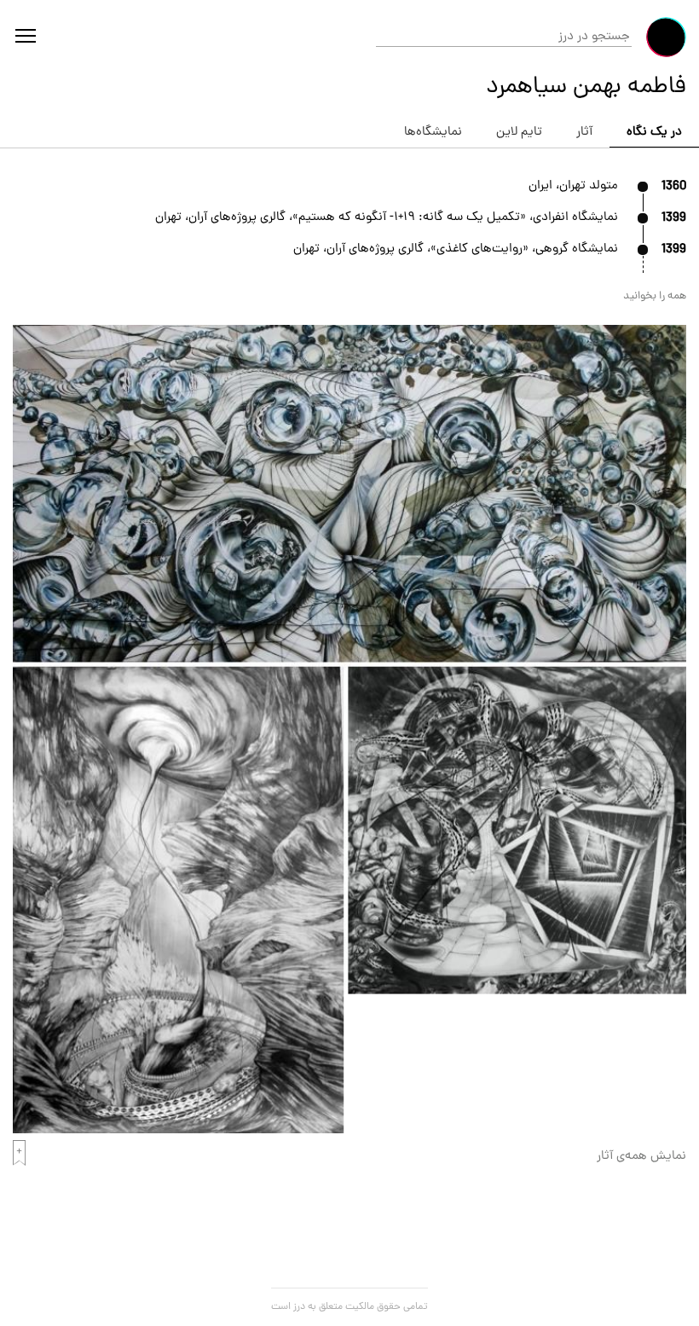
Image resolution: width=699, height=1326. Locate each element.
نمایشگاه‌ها (433, 132)
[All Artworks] (349, 1130)
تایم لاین (519, 132)
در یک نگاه (654, 132)
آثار (584, 132)
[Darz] (666, 37)
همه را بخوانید (654, 296)
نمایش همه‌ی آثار (641, 1156)
